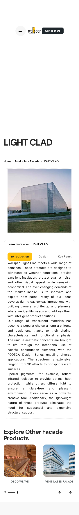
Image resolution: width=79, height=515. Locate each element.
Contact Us (52, 31)
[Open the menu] (20, 31)
